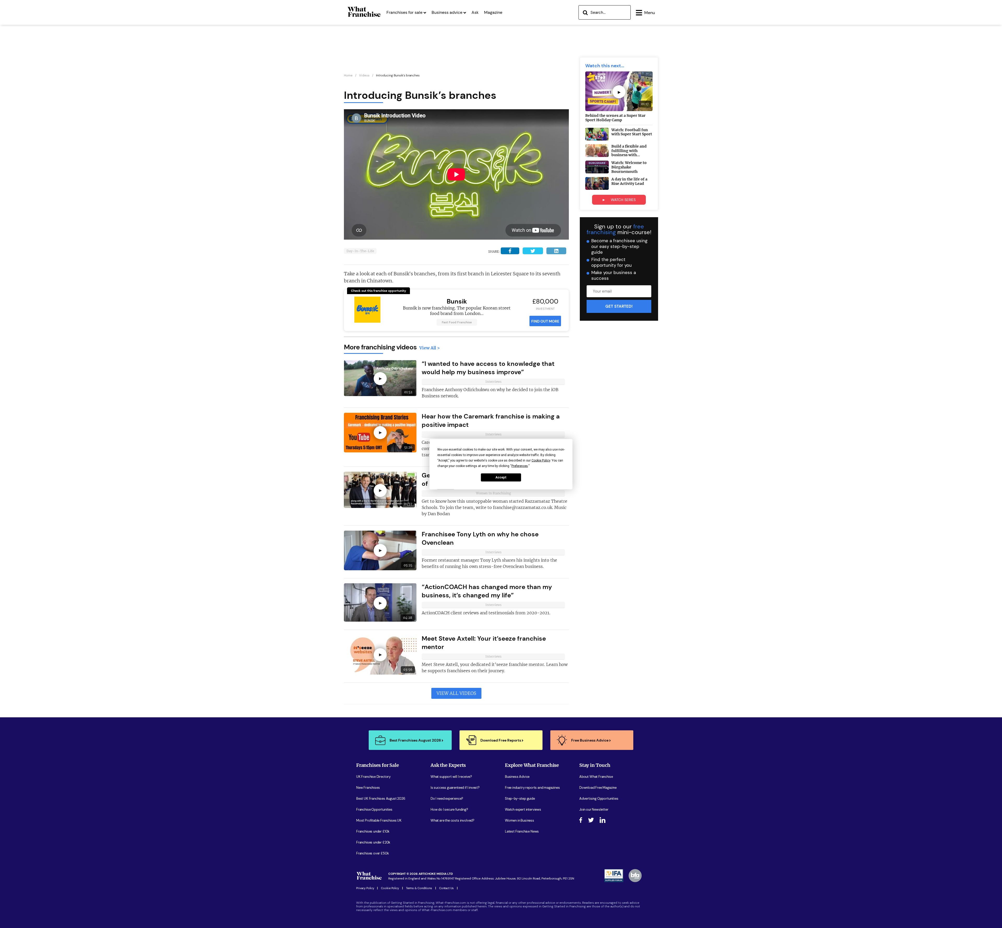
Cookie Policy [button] (541, 460)
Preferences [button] (519, 466)
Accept (501, 477)
